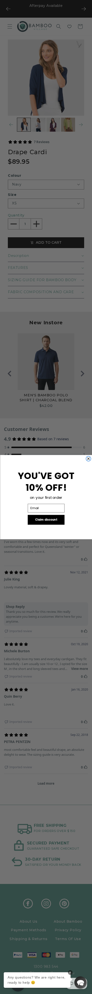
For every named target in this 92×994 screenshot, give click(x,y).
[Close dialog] (88, 458)
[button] (80, 982)
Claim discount (46, 520)
